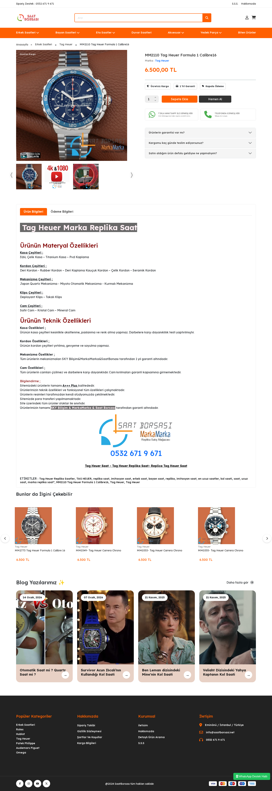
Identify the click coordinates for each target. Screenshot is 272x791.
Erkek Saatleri (26, 32)
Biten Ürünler (247, 32)
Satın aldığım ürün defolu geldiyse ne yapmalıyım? (183, 153)
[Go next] (131, 175)
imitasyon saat (121, 478)
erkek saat (140, 478)
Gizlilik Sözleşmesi (89, 731)
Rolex (19, 729)
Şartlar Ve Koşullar (89, 737)
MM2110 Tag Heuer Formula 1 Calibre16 (82, 482)
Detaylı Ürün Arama (151, 737)
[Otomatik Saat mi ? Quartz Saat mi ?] (44, 627)
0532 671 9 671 (136, 453)
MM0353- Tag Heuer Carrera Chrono (159, 550)
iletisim (143, 725)
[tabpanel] (136, 351)
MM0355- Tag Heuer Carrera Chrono (220, 550)
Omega (21, 752)
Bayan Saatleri (66, 32)
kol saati (226, 478)
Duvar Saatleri (142, 32)
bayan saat (156, 478)
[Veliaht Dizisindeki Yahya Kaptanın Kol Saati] (227, 627)
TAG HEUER (84, 478)
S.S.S (141, 743)
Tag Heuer (65, 44)
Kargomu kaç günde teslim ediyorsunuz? (176, 143)
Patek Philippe (25, 743)
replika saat (101, 478)
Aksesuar (174, 32)
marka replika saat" (41, 482)
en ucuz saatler (208, 478)
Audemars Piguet (27, 748)
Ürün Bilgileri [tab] (33, 211)
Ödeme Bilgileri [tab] (62, 211)
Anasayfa (22, 44)
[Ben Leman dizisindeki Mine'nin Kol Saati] (166, 627)
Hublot (20, 734)
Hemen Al (215, 99)
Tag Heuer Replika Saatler (57, 478)
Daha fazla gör (237, 582)
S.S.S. (235, 3)
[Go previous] (11, 175)
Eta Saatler (104, 32)
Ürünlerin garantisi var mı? (166, 132)
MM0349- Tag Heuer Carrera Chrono (98, 550)
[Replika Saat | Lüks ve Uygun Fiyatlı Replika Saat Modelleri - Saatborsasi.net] (28, 17)
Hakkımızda (248, 3)
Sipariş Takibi (86, 725)
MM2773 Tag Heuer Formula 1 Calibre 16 (40, 550)
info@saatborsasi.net (220, 732)
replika (170, 478)
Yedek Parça (209, 32)
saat (237, 478)
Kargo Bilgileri (86, 743)
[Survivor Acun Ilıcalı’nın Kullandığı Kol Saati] (105, 627)
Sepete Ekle (179, 99)
